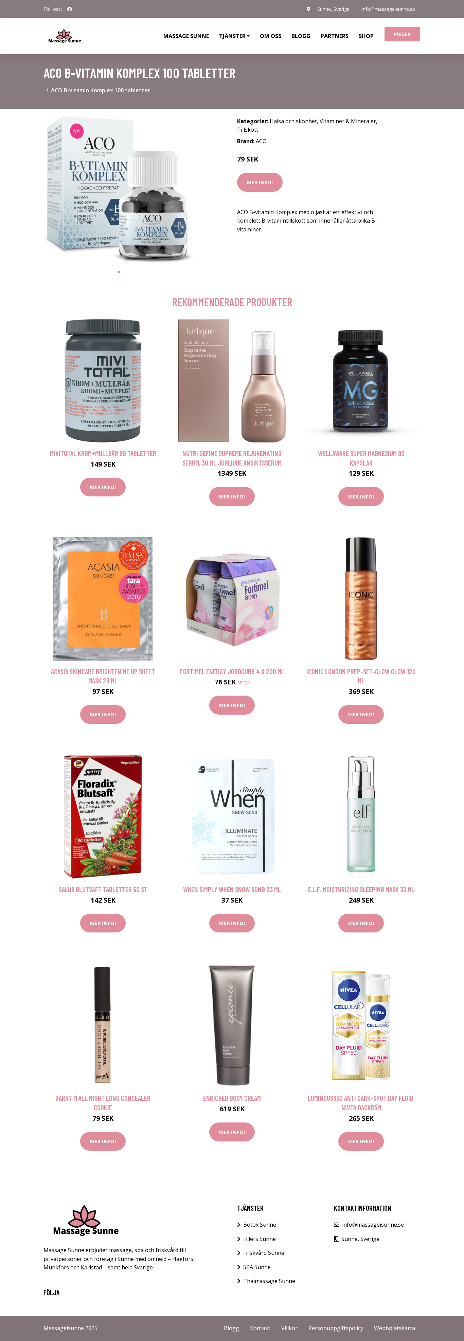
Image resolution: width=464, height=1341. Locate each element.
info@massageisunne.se (388, 9)
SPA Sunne (257, 1267)
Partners (335, 36)
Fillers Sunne (259, 1239)
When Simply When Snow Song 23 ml (232, 889)
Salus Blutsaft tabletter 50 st (103, 889)
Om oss (270, 36)
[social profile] (70, 9)
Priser (402, 34)
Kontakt (260, 1328)
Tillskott (247, 129)
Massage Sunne (186, 36)
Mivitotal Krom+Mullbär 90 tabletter (103, 453)
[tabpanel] (119, 189)
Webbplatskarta (394, 1328)
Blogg (300, 36)
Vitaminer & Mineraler (348, 121)
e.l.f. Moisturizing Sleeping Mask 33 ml (361, 889)
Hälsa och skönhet (293, 121)
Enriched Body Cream (232, 1098)
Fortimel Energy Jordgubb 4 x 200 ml (232, 671)
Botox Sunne (259, 1224)
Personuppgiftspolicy (335, 1328)
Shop (366, 36)
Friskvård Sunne (263, 1253)
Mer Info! (260, 182)
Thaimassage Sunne (269, 1281)
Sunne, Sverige (333, 9)
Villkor (289, 1328)
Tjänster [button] (232, 36)
